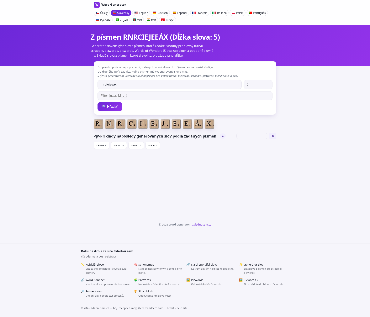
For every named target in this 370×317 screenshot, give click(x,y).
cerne (102, 145)
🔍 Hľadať (110, 106)
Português (259, 13)
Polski (239, 13)
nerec (136, 145)
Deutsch (162, 13)
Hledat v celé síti (176, 308)
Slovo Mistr (152, 293)
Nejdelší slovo (103, 268)
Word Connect (105, 282)
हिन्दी (153, 20)
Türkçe (170, 20)
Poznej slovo (102, 293)
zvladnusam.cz (201, 224)
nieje (152, 145)
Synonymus (158, 268)
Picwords (204, 282)
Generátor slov (260, 268)
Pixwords (156, 282)
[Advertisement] (185, 180)
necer (119, 145)
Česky (104, 13)
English (143, 13)
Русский (105, 20)
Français (202, 13)
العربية (124, 20)
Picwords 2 (261, 282)
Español (182, 13)
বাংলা (139, 20)
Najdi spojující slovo (210, 266)
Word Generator (110, 5)
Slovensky (123, 13)
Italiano (222, 13)
